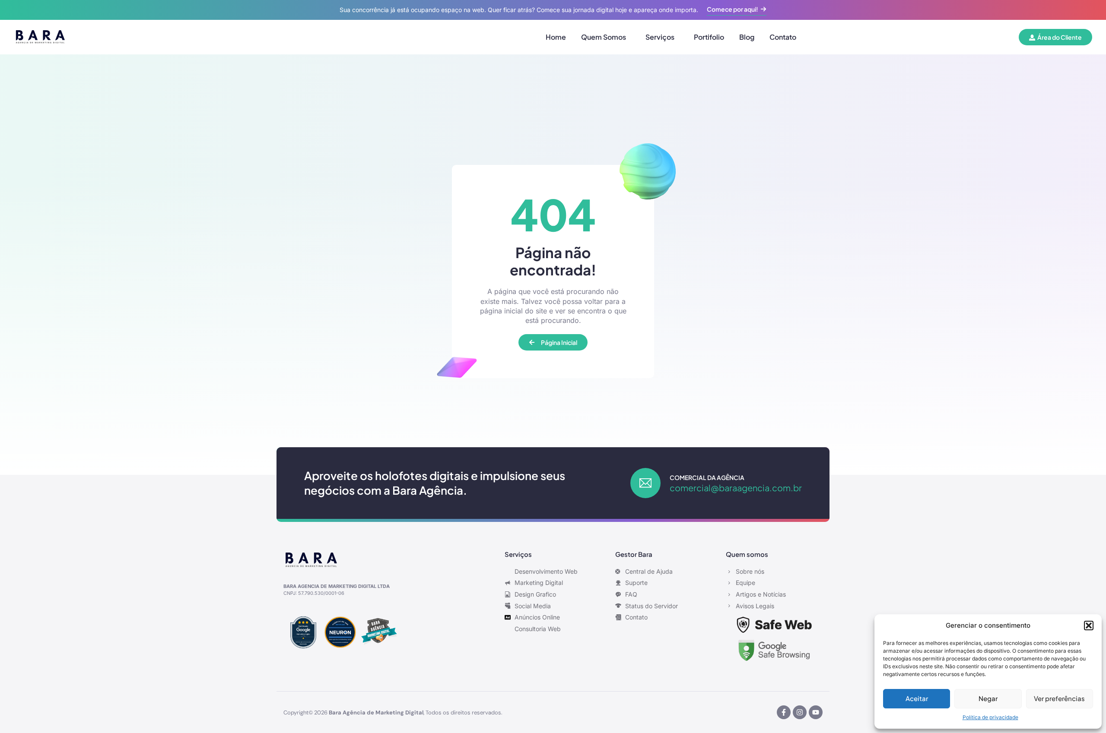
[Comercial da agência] (645, 483)
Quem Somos (603, 36)
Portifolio (709, 36)
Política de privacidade (990, 717)
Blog (746, 36)
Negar (988, 698)
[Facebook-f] (784, 712)
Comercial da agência (707, 477)
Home (556, 36)
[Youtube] (816, 712)
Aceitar (917, 698)
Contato (782, 36)
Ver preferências (1059, 698)
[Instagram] (800, 712)
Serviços (659, 36)
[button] (1088, 625)
